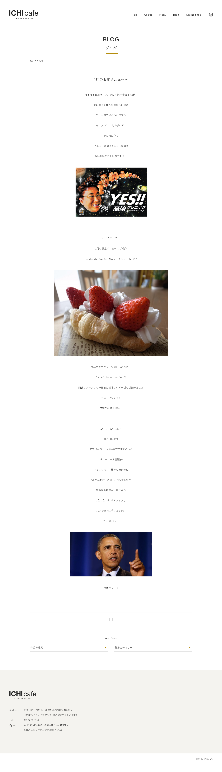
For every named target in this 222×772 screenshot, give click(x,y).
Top (134, 14)
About (148, 14)
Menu (162, 14)
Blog (176, 14)
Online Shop (193, 14)
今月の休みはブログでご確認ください (44, 730)
